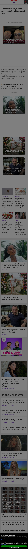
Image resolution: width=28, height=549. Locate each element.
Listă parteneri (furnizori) (3, 544)
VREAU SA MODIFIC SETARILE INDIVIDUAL (14, 547)
